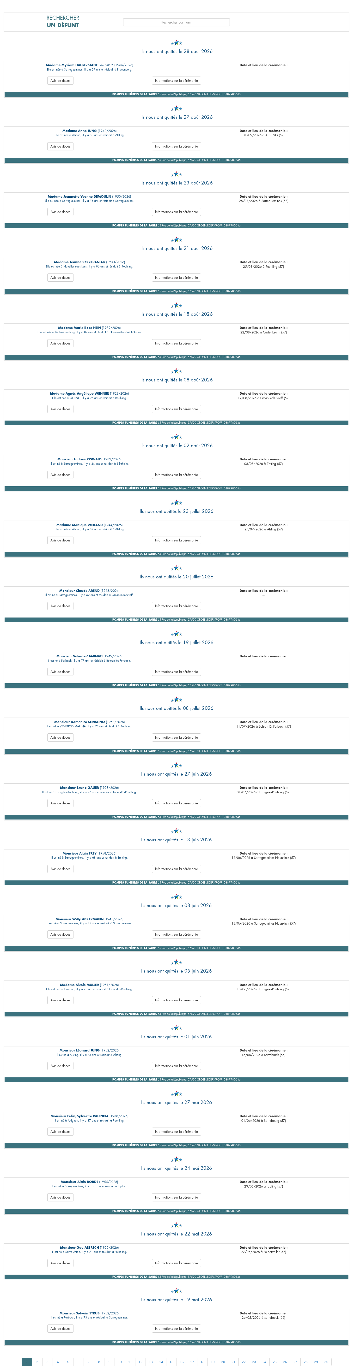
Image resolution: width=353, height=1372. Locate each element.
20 (223, 1362)
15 (171, 1362)
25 (275, 1362)
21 (233, 1362)
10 (120, 1362)
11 (130, 1362)
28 (306, 1362)
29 (316, 1362)
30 (326, 1362)
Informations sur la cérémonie (176, 80)
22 (244, 1362)
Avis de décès (60, 80)
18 (202, 1362)
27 (295, 1362)
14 (161, 1362)
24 (264, 1362)
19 (213, 1362)
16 (182, 1362)
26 (285, 1362)
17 (192, 1362)
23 (254, 1362)
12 (140, 1362)
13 (151, 1362)
